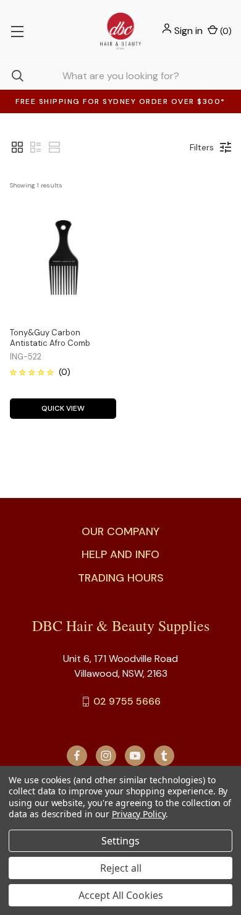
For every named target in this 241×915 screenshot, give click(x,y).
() (225, 31)
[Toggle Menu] (17, 31)
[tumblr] (164, 755)
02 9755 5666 (127, 701)
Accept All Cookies (120, 895)
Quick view (63, 408)
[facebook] (77, 755)
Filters (202, 147)
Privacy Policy (139, 814)
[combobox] (120, 76)
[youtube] (135, 755)
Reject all (121, 868)
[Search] (11, 76)
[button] (17, 147)
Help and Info (120, 554)
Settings (120, 841)
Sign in (188, 30)
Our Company (120, 531)
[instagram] (106, 755)
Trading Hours (121, 578)
